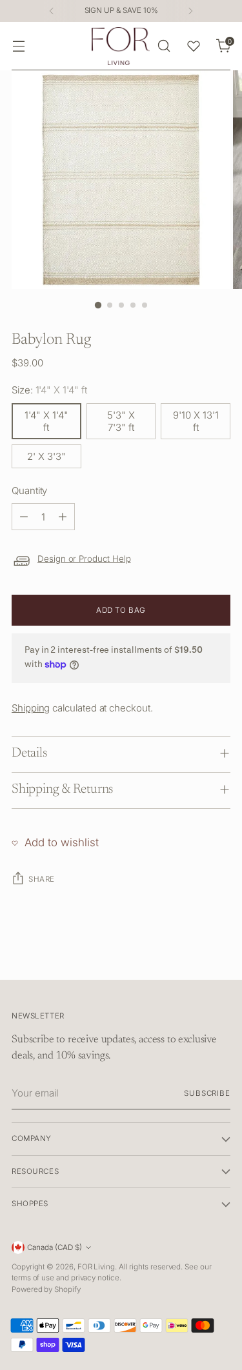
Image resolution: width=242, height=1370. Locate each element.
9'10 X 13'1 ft (196, 421)
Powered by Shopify (46, 1289)
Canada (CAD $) (54, 1247)
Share (41, 879)
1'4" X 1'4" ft (46, 421)
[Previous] (51, 11)
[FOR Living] (121, 46)
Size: (49, 390)
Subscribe (207, 1093)
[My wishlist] (194, 46)
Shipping (31, 708)
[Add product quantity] (62, 517)
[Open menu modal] (18, 46)
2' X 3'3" (46, 456)
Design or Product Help (84, 558)
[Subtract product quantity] (23, 517)
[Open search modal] (163, 46)
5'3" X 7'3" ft (121, 421)
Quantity (29, 490)
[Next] (190, 11)
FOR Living (96, 1266)
